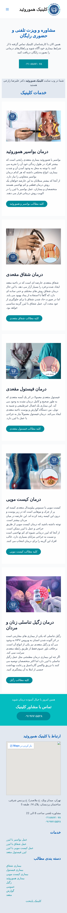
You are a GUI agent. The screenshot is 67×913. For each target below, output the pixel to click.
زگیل (9, 882)
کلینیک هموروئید (33, 9)
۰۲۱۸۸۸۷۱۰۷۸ (53, 817)
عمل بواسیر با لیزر (16, 839)
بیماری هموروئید (15, 878)
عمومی (10, 886)
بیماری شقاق (13, 865)
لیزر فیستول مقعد (16, 852)
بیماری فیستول (14, 869)
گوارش (10, 890)
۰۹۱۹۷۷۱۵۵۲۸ (53, 821)
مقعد (9, 895)
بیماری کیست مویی (17, 874)
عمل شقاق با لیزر (16, 844)
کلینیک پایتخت (33, 901)
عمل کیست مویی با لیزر (19, 848)
